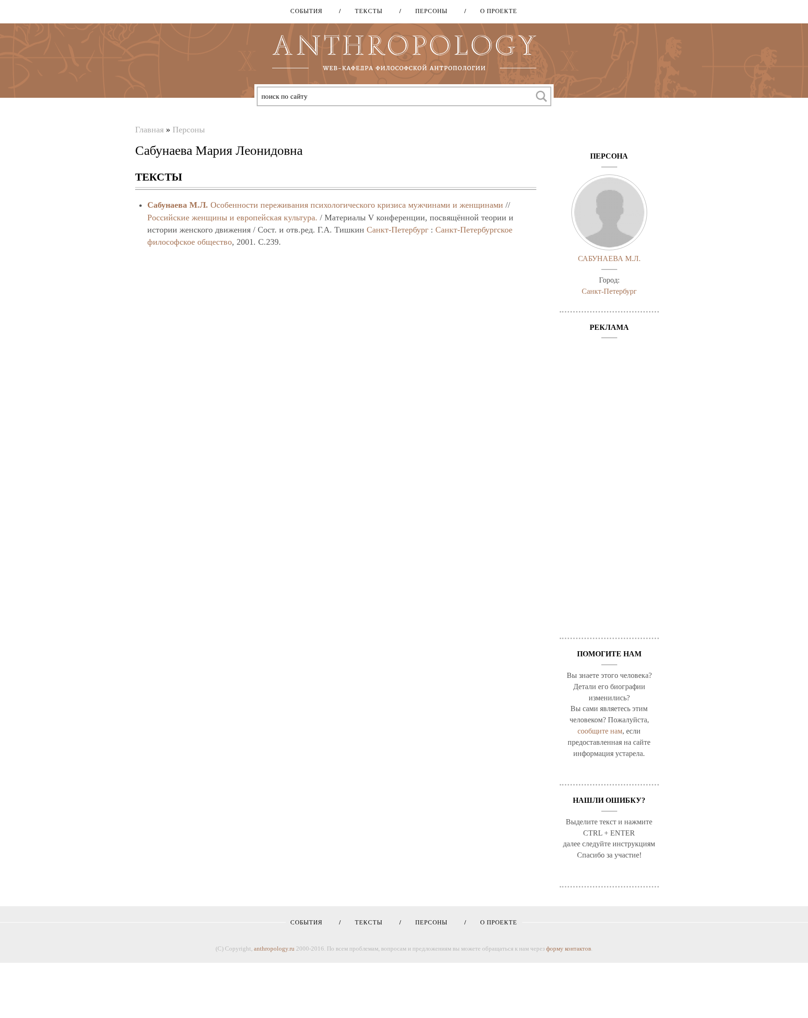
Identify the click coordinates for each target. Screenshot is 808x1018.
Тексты (365, 11)
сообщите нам (599, 731)
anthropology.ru (274, 948)
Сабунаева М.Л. (177, 205)
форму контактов (568, 948)
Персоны (428, 11)
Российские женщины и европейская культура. (232, 217)
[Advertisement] (609, 483)
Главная (149, 129)
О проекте (495, 11)
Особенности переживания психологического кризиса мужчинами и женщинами (356, 205)
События (306, 11)
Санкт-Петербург (397, 229)
